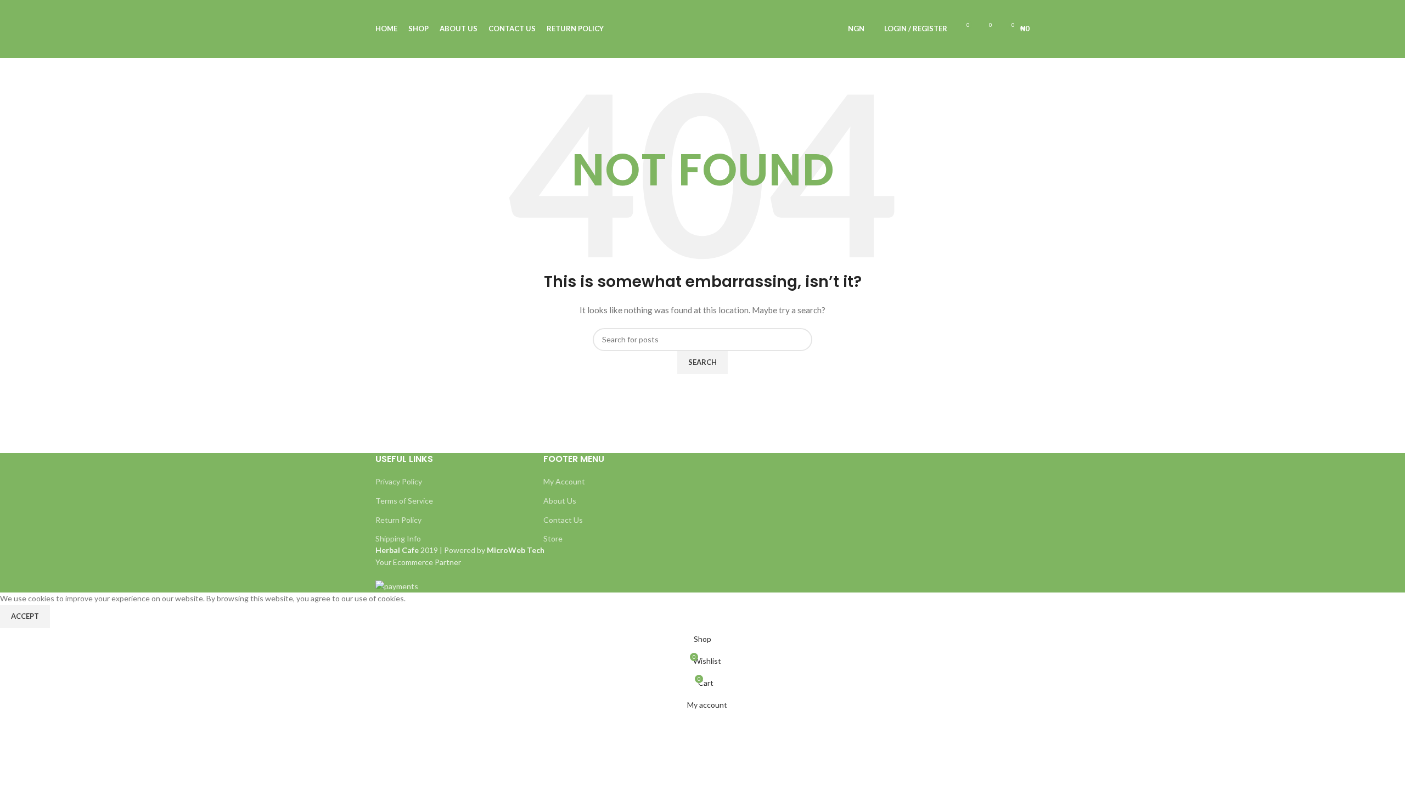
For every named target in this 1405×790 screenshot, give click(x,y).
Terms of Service (404, 500)
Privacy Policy (398, 481)
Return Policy (398, 519)
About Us (559, 500)
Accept (25, 616)
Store (553, 538)
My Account (564, 481)
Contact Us (563, 519)
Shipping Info (398, 538)
